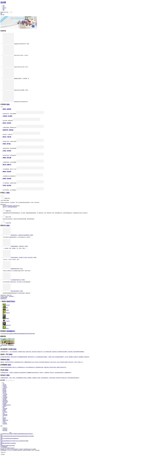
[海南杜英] (36, 169)
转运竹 (15, 55)
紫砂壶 (4, 419)
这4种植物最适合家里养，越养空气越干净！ (26, 356)
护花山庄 (4, 7)
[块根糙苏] (17, 148)
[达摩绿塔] (20, 169)
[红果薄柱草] (27, 113)
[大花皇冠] (30, 127)
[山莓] (27, 162)
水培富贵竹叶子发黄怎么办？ (62, 377)
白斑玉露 (16, 43)
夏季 (3, 443)
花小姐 (7, 222)
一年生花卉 (5, 387)
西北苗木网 (5, 415)
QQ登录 (2, 297)
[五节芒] (27, 127)
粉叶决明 (7, 333)
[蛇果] (36, 162)
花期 (1, 442)
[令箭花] (24, 127)
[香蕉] (24, 162)
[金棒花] (30, 155)
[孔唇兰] (27, 148)
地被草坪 (26, 436)
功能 (1, 437)
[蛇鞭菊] (4, 318)
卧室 (23, 440)
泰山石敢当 (5, 423)
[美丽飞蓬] (33, 127)
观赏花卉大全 (5, 401)
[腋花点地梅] (33, 183)
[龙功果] (33, 162)
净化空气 (4, 438)
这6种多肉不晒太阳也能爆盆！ (6, 367)
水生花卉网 (5, 402)
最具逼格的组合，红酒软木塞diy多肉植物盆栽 (20, 235)
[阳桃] (42, 162)
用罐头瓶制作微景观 (15, 291)
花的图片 (4, 406)
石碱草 (7, 310)
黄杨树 (20, 333)
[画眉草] (38, 134)
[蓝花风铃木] (39, 169)
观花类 (10, 436)
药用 (17, 438)
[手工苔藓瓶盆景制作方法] (7, 279)
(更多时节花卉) (10, 301)
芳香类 (4, 436)
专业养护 (13, 445)
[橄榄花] (30, 141)
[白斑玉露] (8, 43)
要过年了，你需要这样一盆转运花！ (47, 372)
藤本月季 (13, 333)
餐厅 (8, 440)
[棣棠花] (36, 141)
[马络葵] (39, 183)
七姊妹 (10, 333)
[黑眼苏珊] (33, 141)
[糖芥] (20, 120)
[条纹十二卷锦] (20, 176)
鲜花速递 (4, 409)
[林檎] (20, 113)
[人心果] (24, 113)
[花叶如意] (4, 305)
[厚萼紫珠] (30, 113)
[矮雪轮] (20, 148)
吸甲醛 (7, 438)
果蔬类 (23, 436)
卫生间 (25, 440)
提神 (12, 438)
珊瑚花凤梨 (17, 333)
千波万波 (8, 321)
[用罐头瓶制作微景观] (7, 291)
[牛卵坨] (30, 162)
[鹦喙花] (39, 141)
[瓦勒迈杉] (33, 169)
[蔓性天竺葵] (20, 183)
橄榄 (23, 333)
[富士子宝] (38, 176)
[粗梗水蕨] (36, 155)
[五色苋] (20, 127)
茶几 (12, 440)
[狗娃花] (20, 134)
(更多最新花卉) (10, 331)
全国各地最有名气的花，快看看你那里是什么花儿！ (24, 362)
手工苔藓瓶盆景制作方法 (16, 279)
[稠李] (39, 148)
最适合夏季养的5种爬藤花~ (78, 351)
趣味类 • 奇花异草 (7, 171)
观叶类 (12, 436)
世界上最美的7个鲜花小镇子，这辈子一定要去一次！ (72, 362)
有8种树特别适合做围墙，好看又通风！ (65, 351)
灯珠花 (15, 90)
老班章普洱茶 (5, 420)
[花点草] (32, 134)
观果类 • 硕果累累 (7, 109)
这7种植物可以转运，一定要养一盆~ (7, 372)
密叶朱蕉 (16, 101)
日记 (3, 10)
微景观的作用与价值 (15, 268)
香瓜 (32, 333)
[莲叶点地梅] (14, 134)
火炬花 (15, 66)
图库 (3, 8)
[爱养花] (2, 198)
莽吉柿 (27, 333)
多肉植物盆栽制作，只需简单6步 (17, 246)
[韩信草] (26, 134)
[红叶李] (36, 113)
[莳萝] (30, 148)
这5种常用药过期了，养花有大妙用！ (48, 377)
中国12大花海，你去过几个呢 (56, 362)
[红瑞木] (33, 113)
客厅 (10, 440)
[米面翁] (26, 120)
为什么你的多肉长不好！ (31, 367)
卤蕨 (7, 307)
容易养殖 (2, 445)
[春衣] (26, 176)
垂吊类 (20, 436)
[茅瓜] (29, 120)
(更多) (8, 104)
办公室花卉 (5, 396)
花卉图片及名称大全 (7, 404)
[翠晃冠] (35, 176)
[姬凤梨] (30, 169)
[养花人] (4, 216)
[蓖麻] (24, 169)
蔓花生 (7, 328)
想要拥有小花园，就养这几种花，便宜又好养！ (28, 351)
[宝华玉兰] (33, 148)
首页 (3, 5)
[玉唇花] (27, 155)
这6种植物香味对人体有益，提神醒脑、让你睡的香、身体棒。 (28, 377)
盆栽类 (32, 436)
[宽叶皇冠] (39, 155)
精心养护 (9, 445)
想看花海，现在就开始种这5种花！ (7, 362)
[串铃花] (27, 141)
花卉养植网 (5, 400)
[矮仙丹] (17, 113)
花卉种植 (4, 384)
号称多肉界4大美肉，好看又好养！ (43, 367)
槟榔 (34, 333)
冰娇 (25, 333)
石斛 (3, 413)
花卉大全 (4, 393)
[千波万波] (4, 321)
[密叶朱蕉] (8, 101)
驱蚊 (16, 438)
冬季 (7, 443)
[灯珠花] (8, 90)
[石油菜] (32, 120)
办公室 (16, 440)
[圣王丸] (32, 176)
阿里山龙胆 (8, 325)
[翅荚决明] (4, 312)
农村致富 (4, 417)
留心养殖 (6, 445)
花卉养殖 (4, 395)
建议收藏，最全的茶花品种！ (21, 372)
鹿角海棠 (16, 78)
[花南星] (17, 155)
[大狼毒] (29, 134)
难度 (1, 444)
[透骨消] (35, 120)
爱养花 (6, 198)
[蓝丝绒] (24, 183)
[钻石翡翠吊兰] (17, 141)
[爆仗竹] (24, 141)
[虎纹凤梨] (42, 113)
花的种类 (4, 386)
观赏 (1, 438)
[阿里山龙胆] (27, 169)
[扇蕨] (29, 176)
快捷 (1, 425)
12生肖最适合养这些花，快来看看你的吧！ (63, 372)
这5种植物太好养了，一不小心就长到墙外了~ (9, 351)
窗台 (3, 440)
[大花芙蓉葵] (24, 155)
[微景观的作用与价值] (7, 268)
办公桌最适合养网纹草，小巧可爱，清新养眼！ (64, 356)
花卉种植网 (5, 397)
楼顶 (7, 440)
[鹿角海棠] (8, 78)
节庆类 (18, 436)
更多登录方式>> (3, 298)
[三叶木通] (20, 162)
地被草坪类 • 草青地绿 (8, 130)
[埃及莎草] (33, 155)
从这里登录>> (11, 296)
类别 (1, 434)
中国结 (4, 421)
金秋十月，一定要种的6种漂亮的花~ (10, 206)
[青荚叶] (36, 183)
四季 (8, 443)
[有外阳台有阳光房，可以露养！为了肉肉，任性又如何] (7, 257)
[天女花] (36, 148)
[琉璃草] (35, 134)
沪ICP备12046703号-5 (10, 447)
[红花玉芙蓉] (42, 183)
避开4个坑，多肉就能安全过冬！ (19, 367)
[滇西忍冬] (39, 127)
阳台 (1, 440)
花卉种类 (4, 391)
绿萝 (4, 333)
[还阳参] (23, 120)
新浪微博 (5, 297)
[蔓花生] (4, 328)
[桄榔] (17, 169)
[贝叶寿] (27, 183)
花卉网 (3, 2)
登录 (1, 14)
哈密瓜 (29, 333)
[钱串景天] (42, 141)
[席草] (17, 120)
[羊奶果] (39, 162)
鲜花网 (4, 410)
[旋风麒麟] (17, 176)
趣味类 (1, 436)
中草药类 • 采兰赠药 (7, 116)
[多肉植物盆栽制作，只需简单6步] (7, 246)
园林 (27, 440)
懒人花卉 (4, 389)
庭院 (5, 440)
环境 (1, 439)
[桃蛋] (30, 183)
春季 (1, 443)
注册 (3, 14)
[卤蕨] (4, 307)
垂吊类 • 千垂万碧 (7, 136)
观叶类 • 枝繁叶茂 (7, 164)
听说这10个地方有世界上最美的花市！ (42, 362)
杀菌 (14, 438)
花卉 (3, 6)
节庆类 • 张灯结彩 (7, 185)
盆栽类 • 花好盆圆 (7, 178)
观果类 (7, 436)
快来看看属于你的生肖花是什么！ (33, 372)
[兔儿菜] (17, 127)
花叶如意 (8, 305)
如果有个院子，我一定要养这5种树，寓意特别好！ (47, 351)
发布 (1, 13)
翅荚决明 (8, 312)
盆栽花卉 (4, 388)
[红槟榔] (39, 113)
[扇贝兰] (42, 155)
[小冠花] (17, 134)
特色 (10, 432)
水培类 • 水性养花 (7, 150)
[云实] (42, 169)
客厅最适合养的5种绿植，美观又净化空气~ (11, 205)
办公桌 (19, 440)
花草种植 (4, 403)
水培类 (29, 436)
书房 (21, 440)
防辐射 (10, 438)
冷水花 (1, 333)
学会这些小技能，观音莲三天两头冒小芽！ (58, 367)
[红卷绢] (41, 176)
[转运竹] (8, 55)
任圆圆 (7, 210)
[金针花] (38, 120)
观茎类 (15, 436)
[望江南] (23, 134)
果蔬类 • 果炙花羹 (7, 157)
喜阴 (15, 443)
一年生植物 (5, 394)
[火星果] (17, 162)
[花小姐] (4, 222)
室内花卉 (21, 449)
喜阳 (13, 443)
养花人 (7, 216)
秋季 (5, 443)
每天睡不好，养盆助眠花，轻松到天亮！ (81, 356)
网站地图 (2, 449)
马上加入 (2, 296)
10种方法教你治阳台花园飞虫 (73, 377)
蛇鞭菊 (7, 318)
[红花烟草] (36, 127)
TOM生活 (5, 422)
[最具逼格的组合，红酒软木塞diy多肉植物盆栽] (7, 235)
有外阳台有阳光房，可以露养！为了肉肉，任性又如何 (21, 257)
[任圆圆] (4, 210)
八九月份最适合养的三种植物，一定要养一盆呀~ (45, 356)
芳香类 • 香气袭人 (7, 143)
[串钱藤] (20, 141)
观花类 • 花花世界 (7, 123)
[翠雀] (24, 148)
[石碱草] (4, 310)
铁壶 (3, 407)
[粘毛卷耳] (14, 120)
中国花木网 (5, 408)
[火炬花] (8, 66)
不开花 (10, 443)
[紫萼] (20, 155)
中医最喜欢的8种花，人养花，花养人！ (8, 377)
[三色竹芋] (42, 127)
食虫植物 (4, 390)
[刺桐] (23, 176)
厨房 (14, 440)
